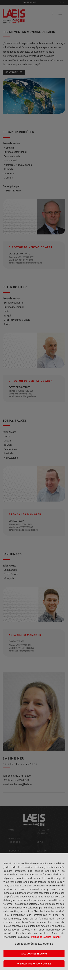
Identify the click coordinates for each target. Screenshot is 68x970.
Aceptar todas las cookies (34, 963)
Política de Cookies (41, 937)
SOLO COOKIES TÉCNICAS (34, 953)
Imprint (57, 937)
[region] (34, 911)
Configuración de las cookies (34, 944)
